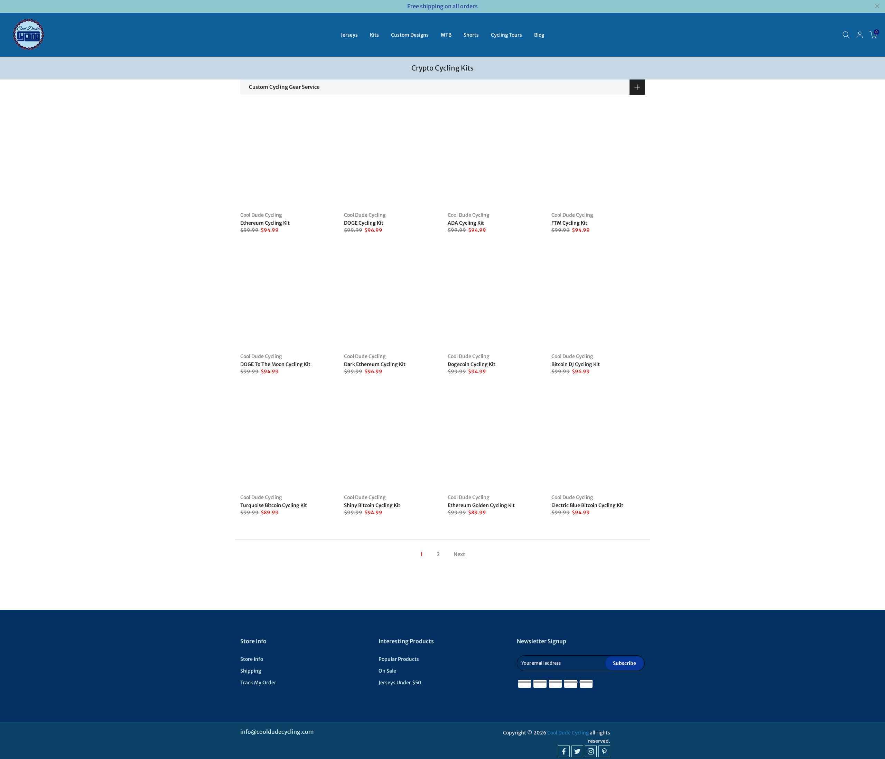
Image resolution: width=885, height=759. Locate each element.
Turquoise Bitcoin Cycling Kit (273, 505)
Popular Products (399, 659)
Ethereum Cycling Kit (265, 223)
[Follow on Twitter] (577, 751)
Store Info (251, 659)
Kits (374, 35)
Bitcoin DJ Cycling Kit (575, 364)
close (7, 6)
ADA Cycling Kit (466, 223)
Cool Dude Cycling (261, 215)
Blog (539, 35)
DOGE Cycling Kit (363, 223)
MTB (446, 35)
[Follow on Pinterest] (604, 751)
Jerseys (349, 35)
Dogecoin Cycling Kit (471, 364)
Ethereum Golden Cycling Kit (481, 505)
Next (459, 554)
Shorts (471, 35)
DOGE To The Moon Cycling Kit (275, 364)
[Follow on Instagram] (591, 751)
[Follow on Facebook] (564, 751)
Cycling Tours (506, 35)
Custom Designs (410, 35)
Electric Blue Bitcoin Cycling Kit (587, 505)
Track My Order (258, 683)
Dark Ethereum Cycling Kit (375, 364)
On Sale (387, 671)
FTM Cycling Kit (569, 223)
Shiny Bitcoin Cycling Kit (372, 505)
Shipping (250, 671)
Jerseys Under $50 (400, 683)
